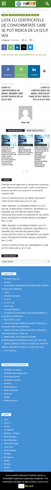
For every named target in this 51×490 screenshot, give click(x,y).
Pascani (7, 464)
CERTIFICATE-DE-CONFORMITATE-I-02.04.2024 (23, 55)
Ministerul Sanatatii (12, 296)
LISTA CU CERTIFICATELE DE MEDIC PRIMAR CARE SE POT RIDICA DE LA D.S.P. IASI (12, 93)
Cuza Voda (8, 447)
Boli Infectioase (10, 440)
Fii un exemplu (10, 350)
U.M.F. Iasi (8, 306)
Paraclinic (8, 394)
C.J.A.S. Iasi (9, 303)
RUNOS (4, 15)
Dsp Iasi (7, 40)
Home (3, 10)
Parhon (7, 461)
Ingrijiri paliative (10, 387)
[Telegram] (30, 47)
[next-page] (27, 171)
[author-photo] (25, 113)
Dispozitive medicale (12, 380)
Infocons (7, 282)
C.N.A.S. (7, 299)
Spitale (7, 397)
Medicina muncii (10, 400)
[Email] (24, 47)
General (35, 15)
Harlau (6, 467)
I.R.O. (6, 420)
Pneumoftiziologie (11, 443)
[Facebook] (4, 47)
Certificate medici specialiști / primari (26, 145)
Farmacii (7, 383)
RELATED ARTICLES (15, 130)
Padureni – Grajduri (12, 433)
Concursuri (5, 145)
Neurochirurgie (10, 437)
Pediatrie (7, 454)
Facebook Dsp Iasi (11, 279)
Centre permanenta (12, 377)
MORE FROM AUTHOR (35, 130)
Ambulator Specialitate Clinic (16, 373)
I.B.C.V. (7, 423)
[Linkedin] (17, 47)
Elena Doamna (10, 450)
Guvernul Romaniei (12, 309)
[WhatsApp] (11, 47)
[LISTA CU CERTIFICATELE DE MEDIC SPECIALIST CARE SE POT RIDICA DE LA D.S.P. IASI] (25, 140)
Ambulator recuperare (13, 370)
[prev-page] (23, 171)
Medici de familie (11, 390)
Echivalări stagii (40, 145)
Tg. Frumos (8, 471)
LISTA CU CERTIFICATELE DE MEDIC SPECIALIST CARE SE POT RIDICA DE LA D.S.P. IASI (39, 93)
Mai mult (29, 486)
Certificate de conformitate (17, 10)
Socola (7, 426)
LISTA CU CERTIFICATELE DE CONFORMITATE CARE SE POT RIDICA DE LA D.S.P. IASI (24, 246)
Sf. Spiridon (9, 430)
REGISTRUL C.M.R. (12, 320)
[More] (44, 71)
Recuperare (8, 457)
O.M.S (6, 292)
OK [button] (21, 486)
